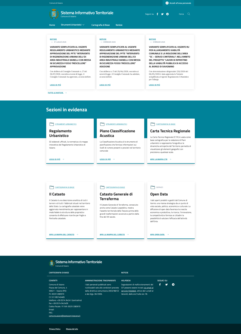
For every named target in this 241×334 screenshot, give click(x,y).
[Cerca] (189, 14)
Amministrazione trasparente (100, 280)
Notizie (53, 39)
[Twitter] (161, 13)
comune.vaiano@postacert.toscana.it (64, 315)
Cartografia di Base (59, 272)
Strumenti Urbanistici (66, 124)
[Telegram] (166, 13)
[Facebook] (156, 13)
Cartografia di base (165, 124)
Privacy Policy (54, 328)
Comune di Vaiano (56, 3)
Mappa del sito (72, 328)
